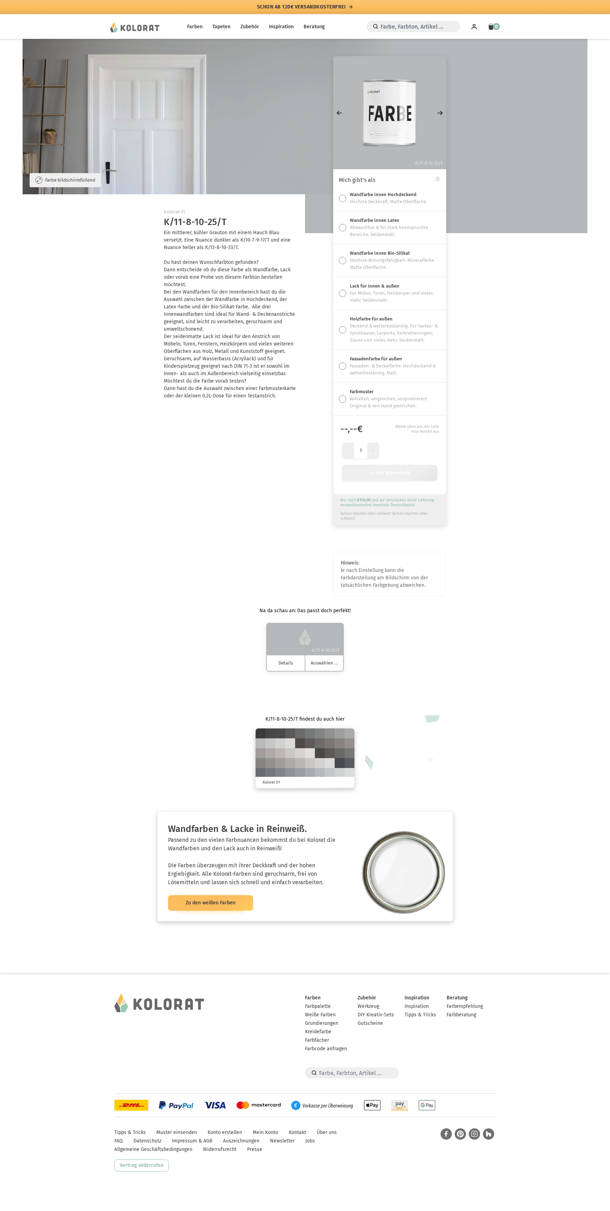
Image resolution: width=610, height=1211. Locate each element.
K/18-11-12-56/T (280, 773)
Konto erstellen (225, 1132)
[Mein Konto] (474, 26)
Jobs (310, 1141)
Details (286, 663)
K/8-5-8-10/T (340, 773)
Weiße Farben (320, 1015)
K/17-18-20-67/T (340, 753)
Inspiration (281, 27)
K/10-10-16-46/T (270, 763)
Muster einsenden (176, 1132)
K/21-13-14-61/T (270, 773)
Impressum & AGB (192, 1141)
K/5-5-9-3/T (290, 743)
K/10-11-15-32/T (290, 763)
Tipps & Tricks (420, 1015)
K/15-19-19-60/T (330, 743)
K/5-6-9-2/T (310, 753)
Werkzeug (368, 1006)
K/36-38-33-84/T (300, 743)
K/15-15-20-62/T (349, 753)
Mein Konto (265, 1132)
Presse (254, 1149)
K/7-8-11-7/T (300, 753)
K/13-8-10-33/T (310, 773)
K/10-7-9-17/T (330, 773)
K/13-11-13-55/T (320, 733)
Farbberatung (461, 1015)
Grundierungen (321, 1023)
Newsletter (282, 1141)
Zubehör (249, 27)
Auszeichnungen (241, 1141)
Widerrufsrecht (220, 1149)
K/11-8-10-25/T (320, 773)
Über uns (327, 1132)
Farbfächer (317, 1040)
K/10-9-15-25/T (300, 763)
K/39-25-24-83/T (340, 763)
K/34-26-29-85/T (320, 753)
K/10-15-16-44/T (349, 743)
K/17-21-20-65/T (320, 743)
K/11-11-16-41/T (280, 763)
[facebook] (446, 1134)
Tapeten (222, 27)
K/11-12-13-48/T (330, 733)
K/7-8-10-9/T (280, 743)
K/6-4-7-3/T (349, 773)
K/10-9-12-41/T (340, 733)
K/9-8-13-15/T (310, 763)
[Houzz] (488, 1134)
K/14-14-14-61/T (310, 733)
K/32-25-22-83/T (280, 733)
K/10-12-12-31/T (349, 733)
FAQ (118, 1141)
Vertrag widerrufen (141, 1165)
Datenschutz (147, 1141)
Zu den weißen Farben (210, 903)
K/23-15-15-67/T (260, 773)
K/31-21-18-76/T (349, 763)
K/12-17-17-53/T (340, 743)
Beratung (314, 27)
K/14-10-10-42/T (300, 773)
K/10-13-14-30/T (270, 753)
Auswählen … (324, 663)
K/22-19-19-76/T (290, 733)
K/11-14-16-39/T (260, 753)
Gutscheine (370, 1023)
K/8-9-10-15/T (270, 743)
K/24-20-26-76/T (330, 753)
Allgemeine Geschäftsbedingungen (153, 1149)
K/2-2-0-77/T (260, 733)
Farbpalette (318, 1006)
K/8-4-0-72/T (270, 733)
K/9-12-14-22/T (280, 753)
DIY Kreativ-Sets (376, 1015)
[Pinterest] (460, 1134)
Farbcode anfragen (326, 1049)
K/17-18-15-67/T (300, 733)
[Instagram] (474, 1134)
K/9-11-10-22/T (260, 743)
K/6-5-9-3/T (330, 763)
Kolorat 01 (174, 211)
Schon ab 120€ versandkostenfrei (301, 7)
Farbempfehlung (465, 1006)
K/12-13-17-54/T (260, 763)
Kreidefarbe (318, 1032)
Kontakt (297, 1132)
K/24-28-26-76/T (310, 743)
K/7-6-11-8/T (320, 763)
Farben (195, 27)
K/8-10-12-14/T (290, 753)
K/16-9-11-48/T (290, 773)
